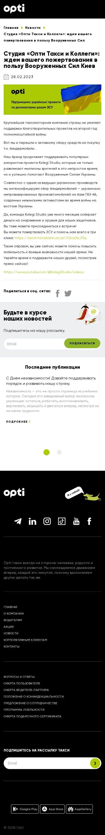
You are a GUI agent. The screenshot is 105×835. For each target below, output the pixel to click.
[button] (46, 452)
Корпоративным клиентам (25, 640)
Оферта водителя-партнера (26, 690)
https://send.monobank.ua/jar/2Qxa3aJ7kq (50, 238)
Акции (9, 626)
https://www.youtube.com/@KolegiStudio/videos (44, 272)
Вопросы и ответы (19, 676)
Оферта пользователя (22, 683)
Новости (11, 633)
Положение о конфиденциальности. (34, 696)
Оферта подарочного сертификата (32, 716)
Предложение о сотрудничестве (30, 703)
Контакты (12, 646)
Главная (10, 607)
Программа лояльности (24, 709)
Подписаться (82, 343)
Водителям (13, 620)
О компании (14, 613)
